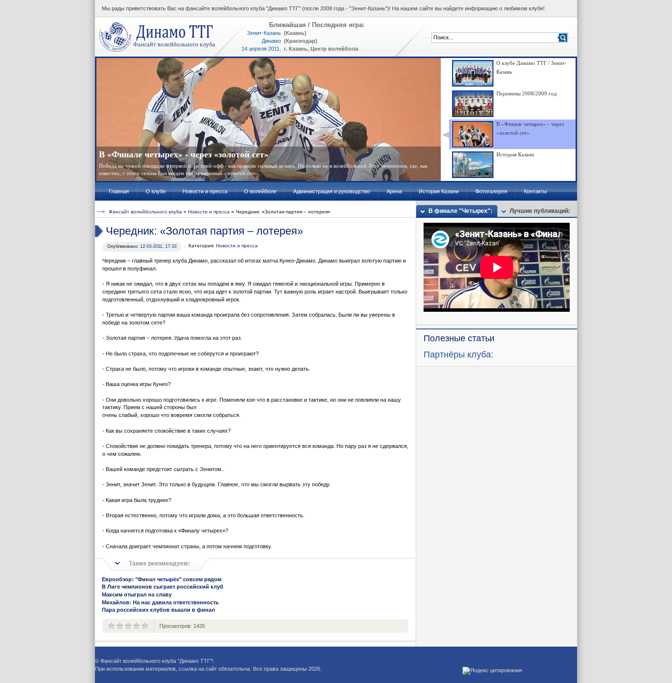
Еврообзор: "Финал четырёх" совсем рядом (161, 579)
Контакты (535, 191)
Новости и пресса (205, 191)
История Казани (438, 191)
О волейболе (260, 191)
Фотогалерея (491, 191)
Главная (119, 191)
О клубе (156, 191)
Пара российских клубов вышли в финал (158, 610)
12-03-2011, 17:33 (158, 246)
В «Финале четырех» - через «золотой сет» (184, 154)
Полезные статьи (459, 338)
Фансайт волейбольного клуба (145, 211)
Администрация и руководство (331, 191)
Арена (394, 191)
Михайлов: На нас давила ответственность (160, 602)
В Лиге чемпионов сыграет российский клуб (162, 587)
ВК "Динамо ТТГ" (157, 37)
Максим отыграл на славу (137, 594)
